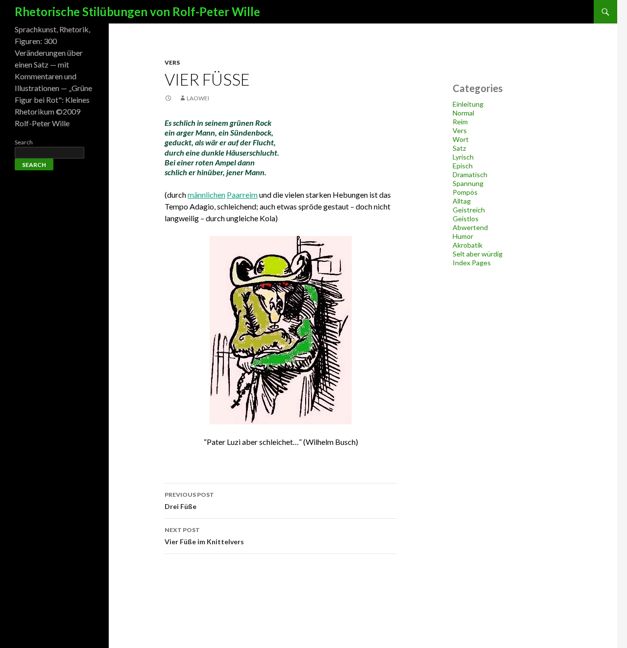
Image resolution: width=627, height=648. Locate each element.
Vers (172, 62)
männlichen (206, 194)
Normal (463, 113)
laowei (198, 98)
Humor (463, 236)
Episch (463, 166)
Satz (459, 148)
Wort (461, 139)
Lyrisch (463, 157)
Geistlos (466, 218)
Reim (460, 121)
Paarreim (242, 194)
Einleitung (468, 104)
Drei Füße (189, 500)
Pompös (465, 192)
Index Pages (472, 262)
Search (24, 142)
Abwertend (470, 227)
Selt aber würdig (478, 254)
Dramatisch (470, 174)
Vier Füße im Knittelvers (204, 536)
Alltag (462, 201)
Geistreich (469, 210)
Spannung (468, 183)
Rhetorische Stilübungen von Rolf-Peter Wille (137, 11)
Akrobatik (467, 245)
